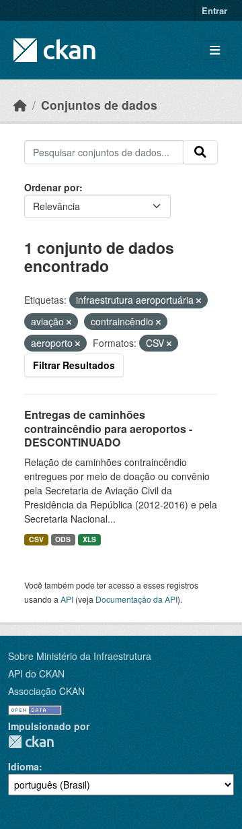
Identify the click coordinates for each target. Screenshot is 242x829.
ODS (63, 539)
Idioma (23, 766)
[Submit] (200, 152)
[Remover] (198, 300)
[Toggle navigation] (215, 50)
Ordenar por (51, 187)
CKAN (31, 742)
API (67, 599)
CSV (36, 539)
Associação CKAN (46, 691)
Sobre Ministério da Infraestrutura (79, 656)
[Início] (20, 104)
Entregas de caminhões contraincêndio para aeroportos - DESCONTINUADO (108, 429)
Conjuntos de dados (99, 104)
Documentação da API (136, 599)
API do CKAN (36, 673)
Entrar (214, 10)
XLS (89, 539)
